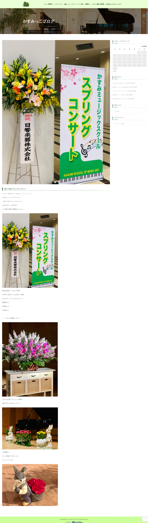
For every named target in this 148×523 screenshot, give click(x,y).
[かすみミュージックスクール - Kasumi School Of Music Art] (26, 4)
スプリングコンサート (36, 32)
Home (28, 32)
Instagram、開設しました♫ (119, 83)
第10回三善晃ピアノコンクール (119, 98)
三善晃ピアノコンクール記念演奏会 (120, 87)
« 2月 (114, 71)
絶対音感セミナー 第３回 (118, 94)
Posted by (7, 193)
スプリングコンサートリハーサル (120, 91)
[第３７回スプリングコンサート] (56, 112)
